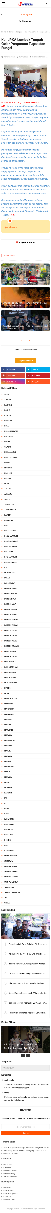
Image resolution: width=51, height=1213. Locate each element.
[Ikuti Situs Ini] (38, 381)
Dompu (7, 463)
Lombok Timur (10, 630)
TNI (5, 898)
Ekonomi (8, 468)
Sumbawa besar (11, 877)
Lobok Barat (9, 583)
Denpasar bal (10, 452)
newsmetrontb (25, 1209)
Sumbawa (8, 861)
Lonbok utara (10, 678)
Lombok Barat (10, 615)
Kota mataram (10, 557)
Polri (6, 845)
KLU (5, 526)
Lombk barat (10, 604)
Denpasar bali (10, 457)
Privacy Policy (9, 1174)
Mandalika (9, 709)
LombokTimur (10, 651)
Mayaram (8, 777)
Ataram (7, 400)
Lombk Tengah (10, 609)
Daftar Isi (7, 1187)
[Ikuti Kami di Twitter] (38, 369)
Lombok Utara (10, 641)
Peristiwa (8, 830)
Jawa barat (9, 505)
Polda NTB (8, 835)
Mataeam (8, 720)
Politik (7, 840)
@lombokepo (11, 227)
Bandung (8, 405)
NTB (5, 798)
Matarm (7, 751)
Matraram (9, 767)
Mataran (8, 746)
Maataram (8, 704)
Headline (8, 473)
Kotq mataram (10, 562)
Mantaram (9, 714)
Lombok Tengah (38, 57)
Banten (7, 415)
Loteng (7, 688)
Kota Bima (8, 552)
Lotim (6, 693)
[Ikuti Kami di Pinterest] (38, 375)
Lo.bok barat (10, 573)
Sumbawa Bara (10, 866)
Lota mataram (10, 683)
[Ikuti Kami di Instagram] (13, 381)
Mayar (7, 772)
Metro (7, 782)
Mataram (8, 735)
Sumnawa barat (11, 882)
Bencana (8, 421)
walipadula (9, 1080)
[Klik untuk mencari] (47, 3)
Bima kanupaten (11, 431)
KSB (5, 567)
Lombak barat (10, 588)
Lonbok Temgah (11, 667)
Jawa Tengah (10, 510)
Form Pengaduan (10, 1193)
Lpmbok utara (10, 698)
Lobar (7, 578)
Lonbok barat (10, 662)
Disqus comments (25, 361)
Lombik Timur (10, 599)
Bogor (7, 442)
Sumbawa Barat (11, 872)
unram (7, 903)
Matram (7, 761)
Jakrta (7, 499)
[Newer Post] (22, 340)
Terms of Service (10, 1177)
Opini (6, 809)
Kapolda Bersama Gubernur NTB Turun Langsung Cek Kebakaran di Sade (25, 327)
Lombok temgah (11, 620)
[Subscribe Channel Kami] (13, 375)
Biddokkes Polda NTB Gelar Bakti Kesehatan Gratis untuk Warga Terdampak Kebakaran (24, 281)
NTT (5, 803)
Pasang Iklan (27, 14)
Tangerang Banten (12, 892)
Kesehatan (8, 520)
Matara (7, 725)
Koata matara (10, 531)
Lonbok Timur (10, 672)
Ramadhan (8, 850)
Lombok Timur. (10, 636)
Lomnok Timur (10, 657)
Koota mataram (11, 541)
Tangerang (9, 887)
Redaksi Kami (9, 1200)
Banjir (7, 410)
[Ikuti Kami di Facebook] (13, 369)
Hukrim (7, 478)
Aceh (6, 395)
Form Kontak (8, 1191)
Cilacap (7, 447)
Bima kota (8, 436)
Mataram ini (9, 740)
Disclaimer (7, 1164)
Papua (7, 814)
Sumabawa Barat (11, 856)
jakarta (8, 494)
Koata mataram (11, 536)
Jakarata (8, 489)
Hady (6, 1093)
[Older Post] (29, 340)
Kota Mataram (10, 546)
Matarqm (8, 756)
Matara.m (8, 730)
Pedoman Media (10, 1171)
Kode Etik (7, 1167)
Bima (6, 426)
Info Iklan (7, 1196)
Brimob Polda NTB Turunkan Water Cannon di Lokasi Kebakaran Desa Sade (25, 304)
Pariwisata (9, 819)
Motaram (8, 788)
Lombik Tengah (10, 594)
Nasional (8, 793)
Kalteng (7, 515)
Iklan (6, 484)
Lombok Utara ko (11, 646)
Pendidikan (9, 824)
